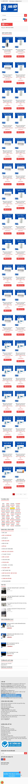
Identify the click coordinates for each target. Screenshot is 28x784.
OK (25, 753)
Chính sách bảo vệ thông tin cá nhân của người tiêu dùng (13, 703)
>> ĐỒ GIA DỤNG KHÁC (6, 581)
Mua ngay (8, 56)
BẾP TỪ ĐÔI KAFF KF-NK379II (13, 643)
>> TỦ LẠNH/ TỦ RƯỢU (6, 554)
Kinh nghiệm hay (4, 734)
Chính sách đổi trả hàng (6, 706)
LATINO (17, 522)
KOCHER (12, 503)
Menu (6, 24)
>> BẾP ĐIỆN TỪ (4, 538)
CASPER (8, 516)
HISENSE (8, 522)
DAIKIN (3, 518)
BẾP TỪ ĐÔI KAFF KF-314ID (12, 652)
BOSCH (17, 505)
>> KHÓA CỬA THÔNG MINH (7, 548)
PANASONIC (17, 516)
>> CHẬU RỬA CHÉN (5, 559)
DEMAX (7, 505)
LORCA (3, 512)
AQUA (12, 518)
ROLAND (18, 508)
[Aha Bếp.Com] (9, 4)
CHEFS (12, 515)
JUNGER (12, 524)
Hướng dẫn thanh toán (6, 733)
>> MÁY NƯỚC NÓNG (5, 575)
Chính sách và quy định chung (7, 707)
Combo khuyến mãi (5, 727)
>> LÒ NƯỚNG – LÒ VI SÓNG (7, 565)
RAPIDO (12, 512)
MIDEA (3, 521)
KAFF (3, 503)
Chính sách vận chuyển (6, 704)
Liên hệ (2, 726)
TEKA (12, 506)
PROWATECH (18, 514)
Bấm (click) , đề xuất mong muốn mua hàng (11, 697)
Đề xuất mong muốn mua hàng (7, 729)
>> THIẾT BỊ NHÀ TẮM (5, 570)
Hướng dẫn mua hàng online (7, 735)
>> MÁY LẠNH (4, 532)
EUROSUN (8, 511)
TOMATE (3, 515)
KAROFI (7, 508)
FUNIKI (7, 519)
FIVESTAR (18, 511)
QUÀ (8, 514)
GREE (12, 521)
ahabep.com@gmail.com (16, 1)
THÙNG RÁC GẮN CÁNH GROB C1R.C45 (15, 634)
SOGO (7, 525)
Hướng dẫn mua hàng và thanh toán (8, 730)
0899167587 (5, 1)
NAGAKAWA (18, 519)
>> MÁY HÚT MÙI (4, 543)
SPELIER (3, 509)
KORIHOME (12, 509)
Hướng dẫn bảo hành (5, 731)
